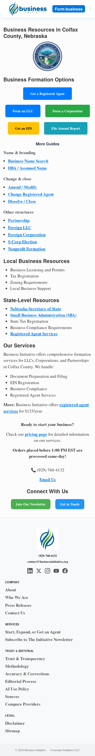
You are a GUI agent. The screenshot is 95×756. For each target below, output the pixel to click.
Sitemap (12, 731)
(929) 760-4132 (47, 555)
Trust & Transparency (25, 658)
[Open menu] (90, 9)
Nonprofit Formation (26, 249)
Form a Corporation (68, 111)
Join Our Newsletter (31, 504)
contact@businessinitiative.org (47, 561)
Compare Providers (22, 704)
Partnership (18, 220)
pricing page (36, 434)
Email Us (47, 479)
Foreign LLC (19, 227)
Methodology (17, 666)
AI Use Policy (17, 689)
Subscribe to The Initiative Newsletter (39, 639)
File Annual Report (65, 128)
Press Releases (18, 605)
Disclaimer (15, 723)
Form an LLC (23, 111)
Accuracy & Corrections (27, 674)
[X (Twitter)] (38, 570)
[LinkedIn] (30, 570)
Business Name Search (28, 161)
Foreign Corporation (27, 234)
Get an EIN (23, 128)
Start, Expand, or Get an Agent (33, 632)
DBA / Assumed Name (27, 168)
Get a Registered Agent (47, 93)
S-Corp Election (22, 242)
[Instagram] (47, 570)
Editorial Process (20, 681)
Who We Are (16, 597)
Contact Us (15, 613)
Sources (12, 696)
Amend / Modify (22, 187)
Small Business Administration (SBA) (43, 315)
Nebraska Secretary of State (35, 309)
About (10, 590)
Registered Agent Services (33, 334)
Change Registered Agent (31, 194)
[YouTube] (56, 570)
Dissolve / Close (22, 201)
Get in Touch (69, 504)
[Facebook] (65, 570)
